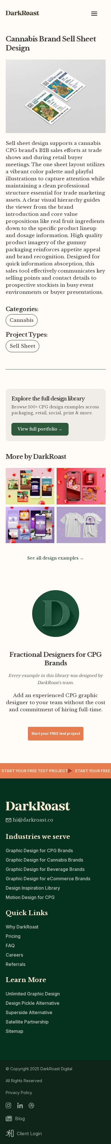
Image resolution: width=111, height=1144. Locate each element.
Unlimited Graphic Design (33, 994)
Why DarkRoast (22, 927)
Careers (14, 955)
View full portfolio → (40, 429)
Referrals (15, 964)
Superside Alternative (29, 1012)
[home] (25, 12)
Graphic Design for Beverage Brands (45, 869)
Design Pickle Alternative (32, 1003)
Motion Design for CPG (30, 897)
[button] (94, 15)
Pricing (13, 936)
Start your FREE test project (55, 733)
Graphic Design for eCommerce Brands (48, 878)
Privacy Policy (19, 1092)
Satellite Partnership (27, 1022)
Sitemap (14, 1031)
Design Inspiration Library (33, 888)
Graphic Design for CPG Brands (39, 850)
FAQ (10, 945)
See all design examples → (55, 558)
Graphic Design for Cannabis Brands (44, 860)
